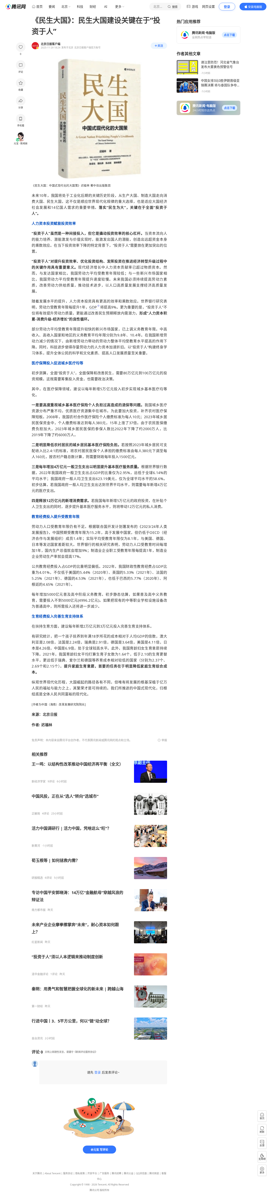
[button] (229, 35)
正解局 (36, 813)
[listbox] (99, 896)
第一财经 (37, 1006)
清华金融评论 (40, 974)
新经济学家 (39, 781)
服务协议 (68, 1173)
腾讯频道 (154, 1173)
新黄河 (36, 845)
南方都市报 (39, 909)
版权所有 (104, 1190)
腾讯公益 (128, 1173)
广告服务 (104, 1173)
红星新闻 (37, 942)
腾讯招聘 (116, 1173)
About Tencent (53, 1173)
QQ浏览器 (141, 1173)
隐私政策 (80, 1173)
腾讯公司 (94, 1190)
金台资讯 (37, 1038)
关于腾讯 (37, 1173)
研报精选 (37, 877)
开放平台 (92, 1173)
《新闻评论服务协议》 (85, 1052)
